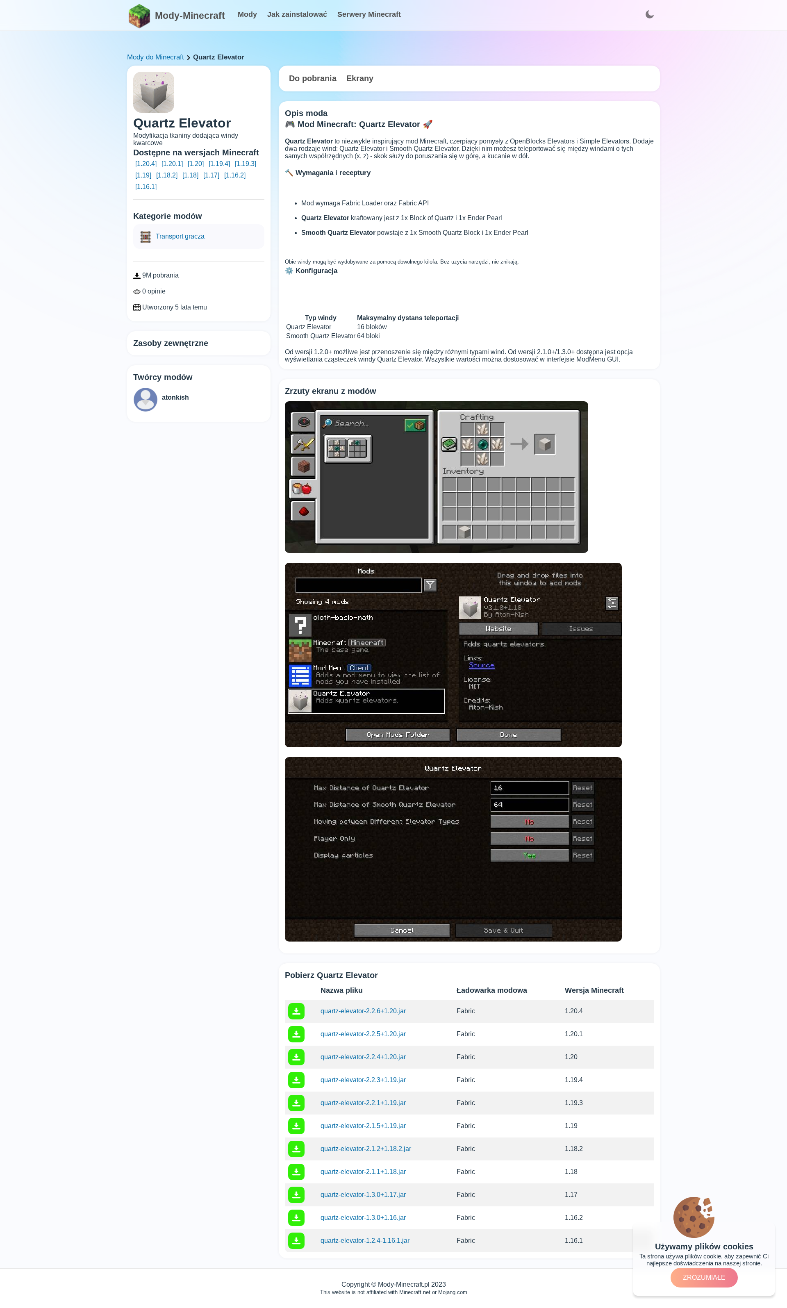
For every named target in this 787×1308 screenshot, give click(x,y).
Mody (247, 14)
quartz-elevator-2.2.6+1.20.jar (363, 1011)
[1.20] (196, 163)
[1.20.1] (172, 163)
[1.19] (143, 175)
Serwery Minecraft (369, 14)
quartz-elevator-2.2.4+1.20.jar (363, 1056)
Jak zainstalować (297, 14)
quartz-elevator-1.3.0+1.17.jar (363, 1194)
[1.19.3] (245, 163)
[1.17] (211, 175)
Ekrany (359, 78)
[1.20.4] (146, 163)
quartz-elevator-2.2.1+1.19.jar (363, 1102)
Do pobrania (313, 78)
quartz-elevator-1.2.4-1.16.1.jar (365, 1240)
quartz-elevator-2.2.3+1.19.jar (363, 1079)
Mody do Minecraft (155, 57)
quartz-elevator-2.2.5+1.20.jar (363, 1033)
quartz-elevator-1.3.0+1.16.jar (363, 1217)
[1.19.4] (219, 163)
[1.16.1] (146, 186)
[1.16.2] (235, 175)
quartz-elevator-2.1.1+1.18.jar (363, 1171)
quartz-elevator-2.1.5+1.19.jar (363, 1125)
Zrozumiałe (704, 1277)
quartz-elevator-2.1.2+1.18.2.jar (366, 1148)
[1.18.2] (166, 175)
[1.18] (190, 175)
